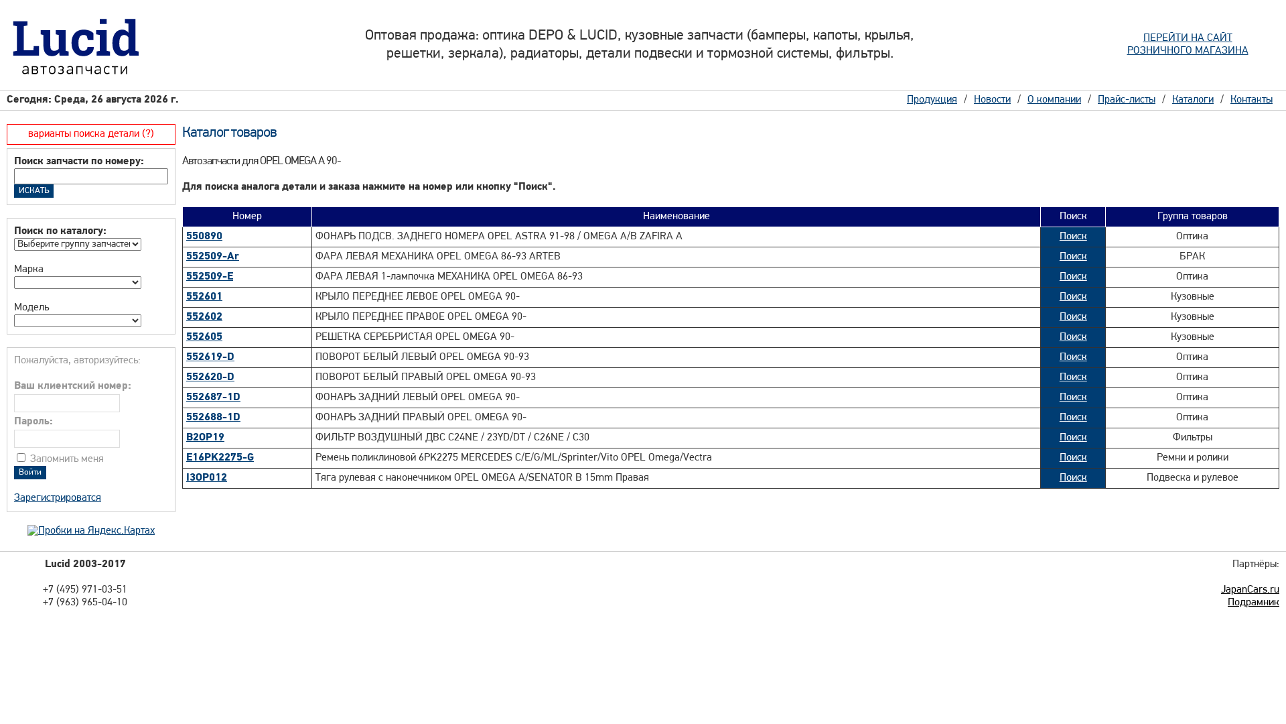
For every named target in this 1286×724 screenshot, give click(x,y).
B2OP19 (205, 437)
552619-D (210, 357)
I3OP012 (206, 478)
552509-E (209, 277)
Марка (29, 269)
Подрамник (1253, 602)
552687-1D (213, 397)
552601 (204, 297)
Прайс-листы (1126, 100)
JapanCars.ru (1250, 590)
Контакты (1251, 100)
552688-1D (213, 417)
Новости (992, 100)
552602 (204, 317)
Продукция (932, 100)
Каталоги (1193, 100)
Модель (31, 307)
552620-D (210, 377)
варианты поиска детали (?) (91, 134)
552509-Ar (212, 256)
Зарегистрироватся (57, 498)
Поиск (1073, 236)
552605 (204, 337)
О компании (1054, 100)
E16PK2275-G (220, 457)
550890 (204, 236)
